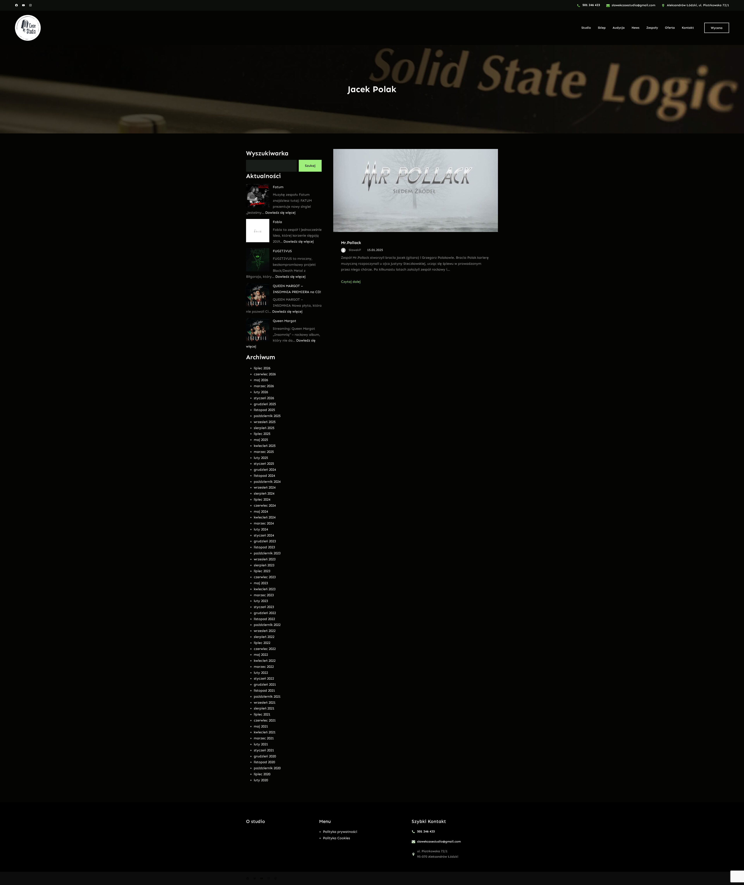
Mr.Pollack (351, 242)
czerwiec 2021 (265, 720)
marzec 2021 (264, 738)
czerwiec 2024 (265, 505)
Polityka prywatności (340, 832)
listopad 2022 (264, 619)
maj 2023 (261, 583)
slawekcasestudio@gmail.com (633, 5)
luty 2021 (261, 744)
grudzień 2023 (265, 541)
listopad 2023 (264, 547)
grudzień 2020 (265, 756)
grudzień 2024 (265, 469)
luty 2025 (261, 458)
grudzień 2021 (265, 684)
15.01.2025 (375, 250)
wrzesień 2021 (265, 702)
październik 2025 (267, 416)
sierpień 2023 (264, 565)
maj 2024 (261, 511)
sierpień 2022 (264, 637)
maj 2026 (261, 380)
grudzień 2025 (265, 404)
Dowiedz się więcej (280, 212)
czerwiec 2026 (265, 374)
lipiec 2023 (262, 571)
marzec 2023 (264, 595)
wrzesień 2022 (265, 631)
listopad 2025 (264, 410)
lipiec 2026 (262, 368)
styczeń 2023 (264, 607)
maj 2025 (261, 440)
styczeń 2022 (264, 678)
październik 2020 (267, 768)
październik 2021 (267, 696)
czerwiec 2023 (265, 577)
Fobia (277, 222)
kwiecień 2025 (265, 446)
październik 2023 (267, 553)
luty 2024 (261, 529)
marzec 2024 (264, 523)
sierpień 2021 (264, 708)
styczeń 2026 (264, 398)
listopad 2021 (264, 690)
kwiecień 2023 (265, 589)
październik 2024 (267, 481)
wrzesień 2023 (265, 559)
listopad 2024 (264, 475)
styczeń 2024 (264, 535)
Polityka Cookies (336, 838)
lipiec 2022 (262, 643)
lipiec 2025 (262, 434)
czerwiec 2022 (265, 649)
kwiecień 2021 (265, 732)
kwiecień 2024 (265, 517)
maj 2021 (261, 726)
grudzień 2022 (265, 613)
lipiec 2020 (262, 774)
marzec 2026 (264, 386)
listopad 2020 (264, 762)
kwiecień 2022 (265, 660)
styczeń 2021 (264, 750)
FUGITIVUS (282, 251)
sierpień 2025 (264, 428)
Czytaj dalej (351, 281)
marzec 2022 (264, 666)
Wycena (716, 28)
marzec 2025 (264, 452)
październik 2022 (267, 625)
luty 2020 (261, 780)
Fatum (278, 187)
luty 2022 (261, 672)
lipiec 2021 (262, 714)
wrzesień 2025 (265, 422)
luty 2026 (261, 392)
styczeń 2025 (264, 463)
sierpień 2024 (264, 493)
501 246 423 (591, 5)
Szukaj (310, 166)
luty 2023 (261, 601)
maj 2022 (261, 654)
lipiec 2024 (262, 499)
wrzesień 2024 (265, 487)
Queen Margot (284, 321)
